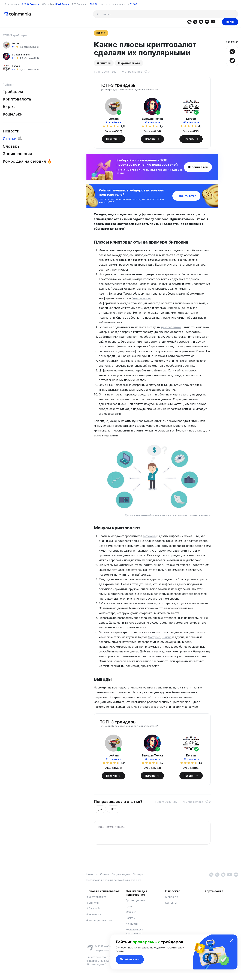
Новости (11, 131)
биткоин (105, 63)
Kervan (16, 65)
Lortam (16, 43)
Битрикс (154, 637)
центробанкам (171, 327)
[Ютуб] (213, 21)
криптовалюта (130, 63)
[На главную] (17, 13)
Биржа (9, 106)
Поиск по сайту (98, 14)
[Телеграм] (195, 21)
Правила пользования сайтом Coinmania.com (113, 880)
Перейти (111, 138)
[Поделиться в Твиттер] (232, 59)
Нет (113, 809)
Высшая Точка (21, 54)
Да (100, 809)
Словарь (11, 146)
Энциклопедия (17, 153)
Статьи (10, 138)
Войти (230, 21)
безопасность (141, 298)
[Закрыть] (232, 940)
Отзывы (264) (31, 58)
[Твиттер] (201, 21)
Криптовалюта (17, 99)
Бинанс (166, 637)
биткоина (149, 536)
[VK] (189, 21)
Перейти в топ (198, 167)
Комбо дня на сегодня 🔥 (27, 161)
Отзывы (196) (31, 69)
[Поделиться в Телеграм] (232, 51)
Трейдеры (13, 91)
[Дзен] (207, 21)
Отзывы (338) (31, 47)
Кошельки (13, 114)
